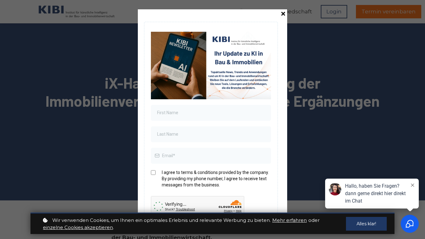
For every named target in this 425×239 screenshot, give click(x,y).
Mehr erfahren (289, 220)
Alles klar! (366, 224)
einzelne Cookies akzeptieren (78, 227)
